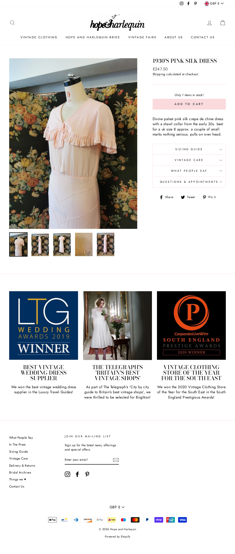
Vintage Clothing (39, 37)
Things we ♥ (17, 479)
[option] (73, 143)
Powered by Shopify (117, 537)
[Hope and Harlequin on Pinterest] (87, 474)
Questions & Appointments (189, 182)
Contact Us (203, 37)
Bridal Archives (20, 472)
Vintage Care (189, 160)
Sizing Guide (189, 149)
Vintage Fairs (142, 37)
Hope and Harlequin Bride (93, 37)
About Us (174, 37)
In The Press (17, 444)
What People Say (189, 171)
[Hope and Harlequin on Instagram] (67, 474)
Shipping (159, 74)
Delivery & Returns (22, 465)
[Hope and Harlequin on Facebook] (77, 474)
